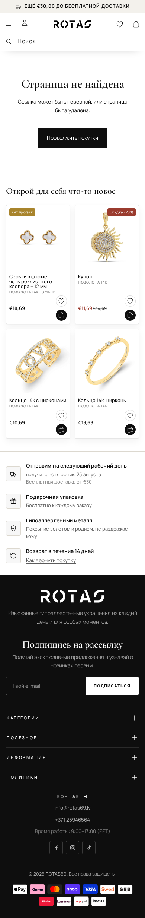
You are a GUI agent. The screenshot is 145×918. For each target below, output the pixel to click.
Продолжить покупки (72, 137)
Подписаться (112, 686)
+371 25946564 (72, 819)
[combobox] (78, 41)
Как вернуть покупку (51, 560)
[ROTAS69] (72, 596)
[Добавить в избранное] (61, 301)
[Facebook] (56, 847)
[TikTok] (89, 847)
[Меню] (8, 24)
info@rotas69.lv (72, 807)
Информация (26, 757)
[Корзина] (136, 24)
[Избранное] (120, 24)
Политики (22, 777)
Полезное (22, 737)
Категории (23, 718)
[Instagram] (72, 847)
